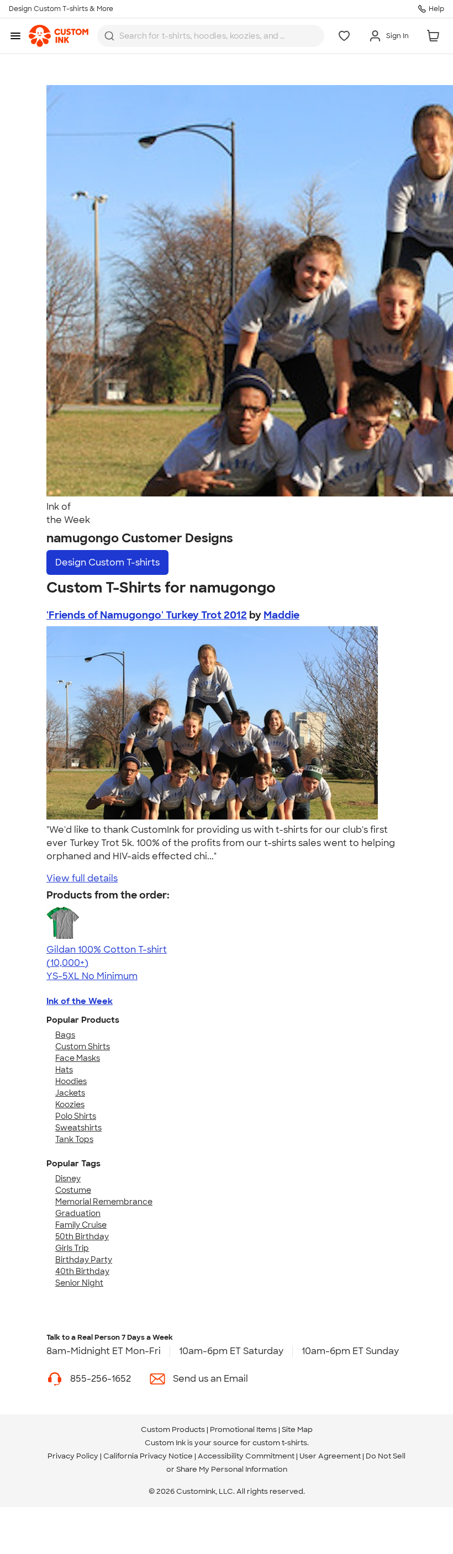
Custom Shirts (82, 1046)
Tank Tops (74, 1139)
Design (107, 562)
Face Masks (77, 1058)
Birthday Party (83, 1260)
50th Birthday (82, 1236)
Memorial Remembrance (103, 1202)
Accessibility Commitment (246, 1456)
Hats (64, 1070)
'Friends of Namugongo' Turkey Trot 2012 (146, 615)
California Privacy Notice (148, 1456)
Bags (65, 1035)
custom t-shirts (279, 1442)
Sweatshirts (78, 1128)
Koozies (70, 1104)
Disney (68, 1178)
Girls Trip (72, 1248)
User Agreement (330, 1456)
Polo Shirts (75, 1116)
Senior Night (79, 1283)
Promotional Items (243, 1429)
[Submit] (109, 36)
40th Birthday (82, 1271)
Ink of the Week (79, 1001)
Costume (73, 1190)
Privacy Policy (73, 1456)
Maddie (281, 615)
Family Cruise (81, 1225)
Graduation (78, 1213)
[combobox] (210, 36)
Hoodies (71, 1081)
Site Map (297, 1429)
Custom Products (173, 1429)
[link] (58, 36)
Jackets (70, 1093)
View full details (82, 878)
